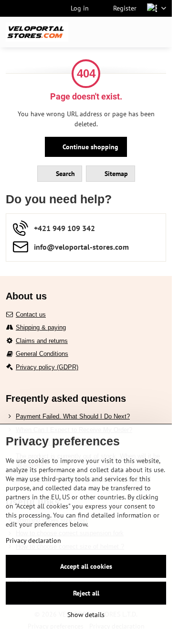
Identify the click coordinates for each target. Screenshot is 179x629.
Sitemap (115, 173)
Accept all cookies (86, 566)
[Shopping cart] (137, 32)
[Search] (114, 32)
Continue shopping (89, 147)
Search (64, 173)
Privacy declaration (33, 540)
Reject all (86, 593)
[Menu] (160, 32)
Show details (86, 614)
